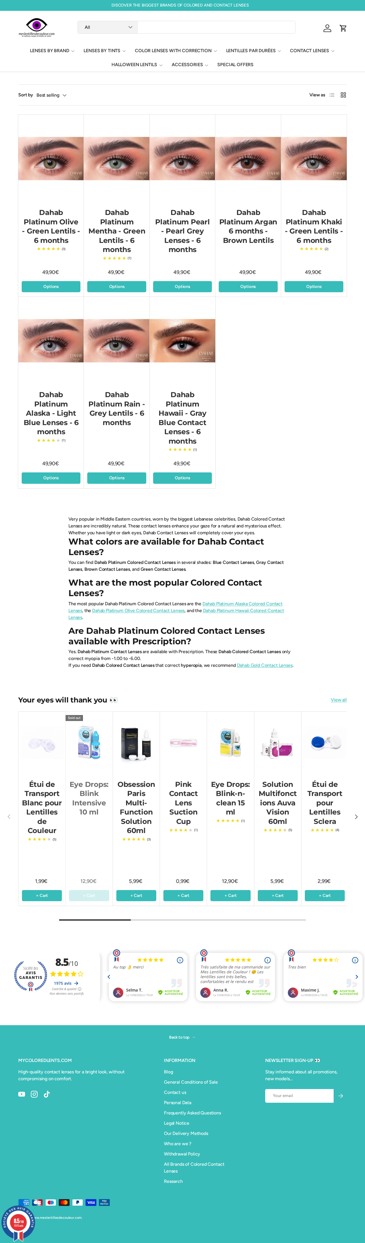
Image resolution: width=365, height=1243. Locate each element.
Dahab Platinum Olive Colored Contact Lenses (138, 610)
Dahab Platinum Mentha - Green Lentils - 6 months (116, 231)
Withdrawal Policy (182, 1154)
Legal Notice (176, 1123)
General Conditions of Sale (191, 1082)
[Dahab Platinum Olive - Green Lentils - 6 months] (51, 158)
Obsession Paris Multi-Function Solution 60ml (136, 807)
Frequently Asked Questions (192, 1113)
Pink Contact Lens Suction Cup (183, 803)
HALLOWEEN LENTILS (134, 64)
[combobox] (186, 27)
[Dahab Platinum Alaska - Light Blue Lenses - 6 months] (51, 340)
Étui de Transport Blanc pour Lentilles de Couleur (42, 807)
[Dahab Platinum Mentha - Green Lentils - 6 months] (116, 158)
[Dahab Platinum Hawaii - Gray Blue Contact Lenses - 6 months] (182, 340)
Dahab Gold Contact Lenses (265, 665)
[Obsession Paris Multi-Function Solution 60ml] (136, 743)
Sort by (25, 95)
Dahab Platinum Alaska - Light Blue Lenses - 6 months (51, 413)
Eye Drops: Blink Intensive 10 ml (89, 798)
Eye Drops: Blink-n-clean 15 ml (230, 798)
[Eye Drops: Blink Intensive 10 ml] (89, 743)
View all (339, 699)
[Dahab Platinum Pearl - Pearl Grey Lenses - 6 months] (182, 158)
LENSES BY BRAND (49, 50)
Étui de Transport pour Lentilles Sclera (324, 803)
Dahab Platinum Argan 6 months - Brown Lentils (248, 226)
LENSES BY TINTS (102, 50)
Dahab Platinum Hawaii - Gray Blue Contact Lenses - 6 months (182, 417)
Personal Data (177, 1102)
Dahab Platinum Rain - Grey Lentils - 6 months (116, 408)
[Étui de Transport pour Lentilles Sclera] (324, 743)
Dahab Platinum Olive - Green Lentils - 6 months (51, 226)
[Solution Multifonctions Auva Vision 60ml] (277, 743)
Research (173, 1181)
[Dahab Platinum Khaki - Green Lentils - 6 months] (314, 158)
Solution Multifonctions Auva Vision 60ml (278, 803)
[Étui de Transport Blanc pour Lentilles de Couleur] (42, 743)
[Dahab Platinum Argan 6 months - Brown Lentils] (248, 158)
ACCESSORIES (187, 64)
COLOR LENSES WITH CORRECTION (173, 50)
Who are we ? (177, 1143)
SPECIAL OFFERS (235, 64)
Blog (168, 1072)
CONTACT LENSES (309, 50)
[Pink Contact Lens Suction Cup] (183, 743)
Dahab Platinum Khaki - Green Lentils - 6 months (314, 226)
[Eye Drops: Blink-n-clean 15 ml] (230, 743)
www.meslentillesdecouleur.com (56, 1218)
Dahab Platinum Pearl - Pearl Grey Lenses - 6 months (182, 231)
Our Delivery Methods (186, 1133)
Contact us (175, 1092)
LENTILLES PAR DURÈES (251, 50)
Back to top (179, 1037)
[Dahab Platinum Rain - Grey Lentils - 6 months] (116, 340)
